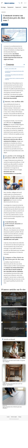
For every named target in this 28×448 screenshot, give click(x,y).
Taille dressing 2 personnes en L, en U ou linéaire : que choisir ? (12, 384)
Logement (4, 24)
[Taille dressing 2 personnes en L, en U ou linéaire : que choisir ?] (14, 373)
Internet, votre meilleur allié (10, 68)
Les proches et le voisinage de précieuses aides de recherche (14, 72)
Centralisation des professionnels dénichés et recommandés (14, 75)
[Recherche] (19, 3)
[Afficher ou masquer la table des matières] (19, 65)
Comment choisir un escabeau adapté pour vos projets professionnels (14, 313)
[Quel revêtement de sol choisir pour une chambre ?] (14, 396)
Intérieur (5, 382)
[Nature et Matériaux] (9, 3)
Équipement (14, 311)
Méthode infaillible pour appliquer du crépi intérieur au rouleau (14, 329)
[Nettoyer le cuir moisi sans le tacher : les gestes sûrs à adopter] (14, 349)
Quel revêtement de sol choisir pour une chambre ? (12, 407)
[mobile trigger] (2, 3)
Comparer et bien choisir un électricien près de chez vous (14, 79)
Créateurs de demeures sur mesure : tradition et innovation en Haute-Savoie (14, 298)
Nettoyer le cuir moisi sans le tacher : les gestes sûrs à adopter (14, 361)
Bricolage (14, 327)
